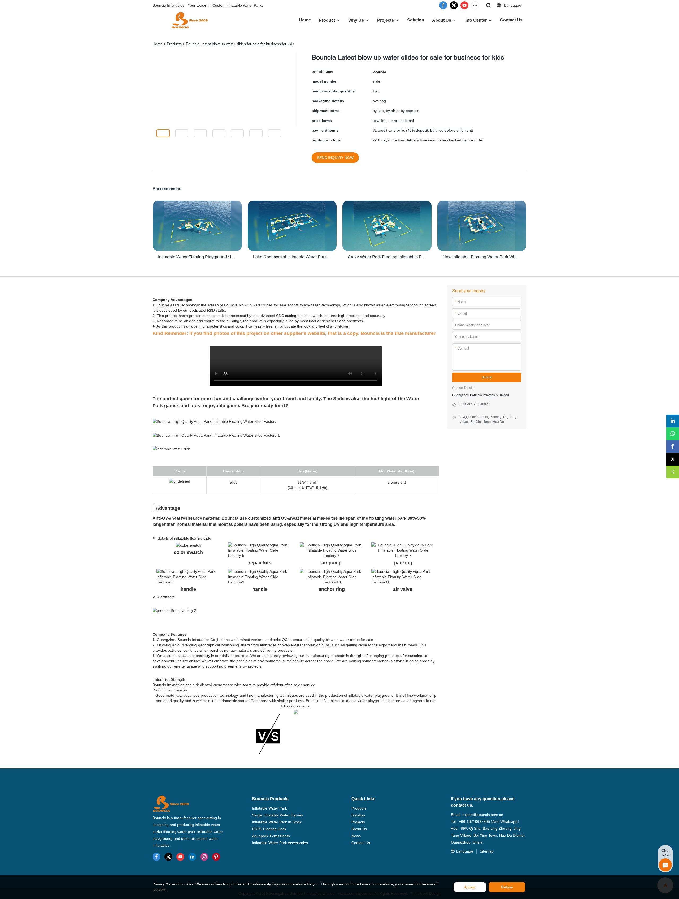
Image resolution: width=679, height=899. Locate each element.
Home (305, 20)
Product (327, 20)
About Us (441, 20)
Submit (487, 377)
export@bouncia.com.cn (482, 814)
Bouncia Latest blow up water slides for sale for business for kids (240, 44)
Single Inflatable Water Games (277, 815)
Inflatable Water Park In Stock (277, 822)
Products (174, 44)
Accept (470, 887)
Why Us (356, 20)
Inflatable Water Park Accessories (280, 843)
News (356, 836)
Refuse (507, 887)
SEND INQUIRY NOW (335, 158)
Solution (415, 20)
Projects (385, 20)
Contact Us (511, 20)
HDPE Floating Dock (269, 829)
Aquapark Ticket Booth (271, 836)
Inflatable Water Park (269, 808)
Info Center (475, 20)
